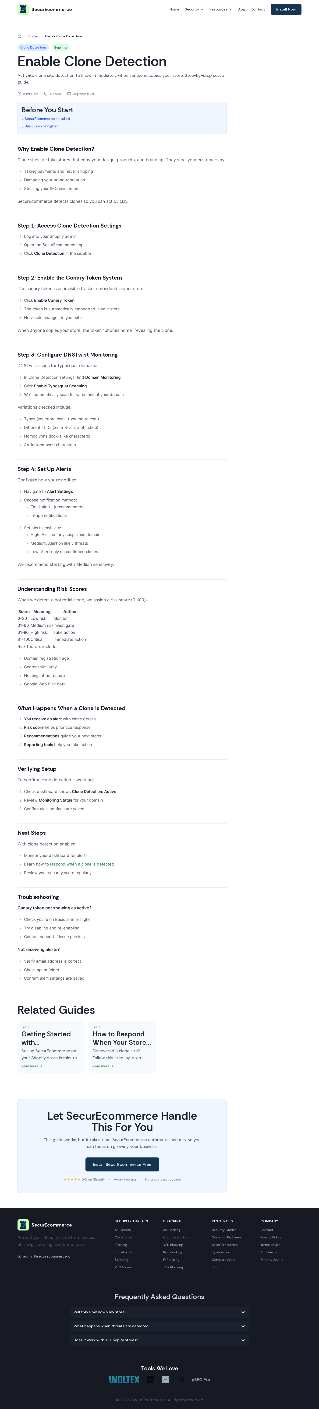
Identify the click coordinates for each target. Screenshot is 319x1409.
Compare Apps (223, 1260)
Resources (218, 9)
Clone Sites (123, 1237)
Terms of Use (270, 1245)
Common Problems (227, 1237)
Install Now (286, 9)
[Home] (19, 36)
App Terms (268, 1252)
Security (192, 9)
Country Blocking (176, 1237)
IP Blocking (171, 1260)
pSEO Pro (201, 1379)
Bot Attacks (124, 1252)
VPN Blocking (173, 1245)
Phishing (121, 1245)
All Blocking (171, 1230)
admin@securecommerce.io (47, 1256)
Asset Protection (225, 1245)
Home (174, 9)
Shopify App (270, 1260)
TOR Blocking (173, 1267)
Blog (241, 9)
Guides (33, 36)
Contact (258, 9)
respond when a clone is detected (82, 864)
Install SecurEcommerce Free (122, 1164)
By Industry (220, 1252)
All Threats (123, 1230)
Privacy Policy (270, 1237)
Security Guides (224, 1230)
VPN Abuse (123, 1267)
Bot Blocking (172, 1252)
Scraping (121, 1260)
